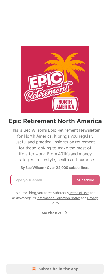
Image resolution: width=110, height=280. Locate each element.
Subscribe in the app (59, 268)
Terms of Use (79, 192)
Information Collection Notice (58, 198)
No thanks (51, 212)
